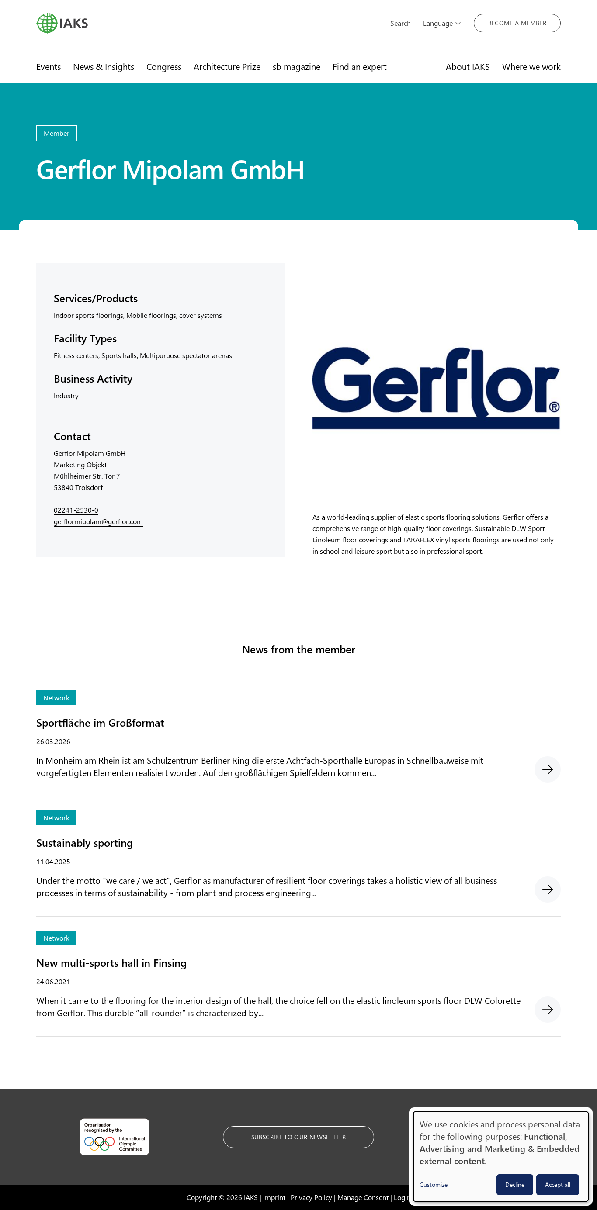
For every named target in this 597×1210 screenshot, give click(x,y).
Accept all (557, 1184)
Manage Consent (363, 1197)
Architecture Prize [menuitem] (227, 66)
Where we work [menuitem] (531, 66)
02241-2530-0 (76, 509)
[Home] (207, 23)
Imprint (274, 1197)
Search (400, 23)
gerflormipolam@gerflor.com (98, 521)
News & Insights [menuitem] (103, 66)
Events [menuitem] (48, 66)
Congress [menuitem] (163, 66)
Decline (514, 1184)
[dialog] (500, 1156)
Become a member (517, 23)
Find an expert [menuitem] (360, 66)
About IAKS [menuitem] (468, 66)
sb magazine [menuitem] (296, 66)
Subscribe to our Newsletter (298, 1137)
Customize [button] (434, 1184)
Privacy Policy (311, 1197)
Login (402, 1197)
